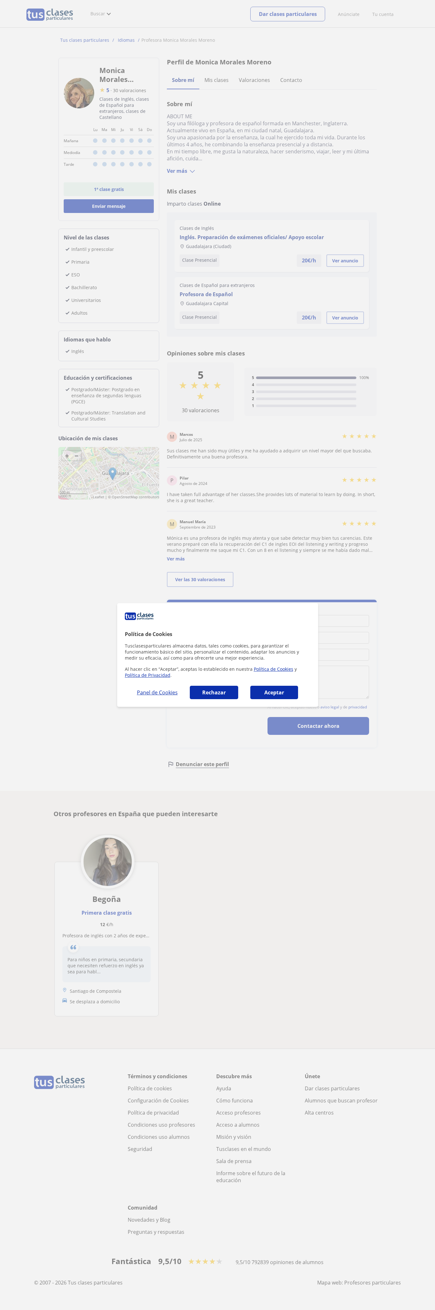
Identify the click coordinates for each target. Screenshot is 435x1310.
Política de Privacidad (147, 675)
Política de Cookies (273, 669)
